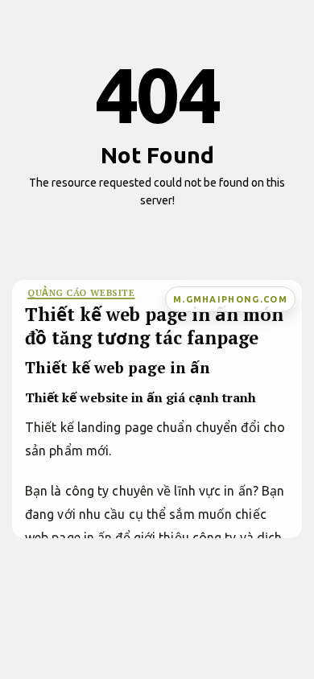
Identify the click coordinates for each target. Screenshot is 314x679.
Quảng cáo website (81, 292)
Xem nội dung (152, 225)
